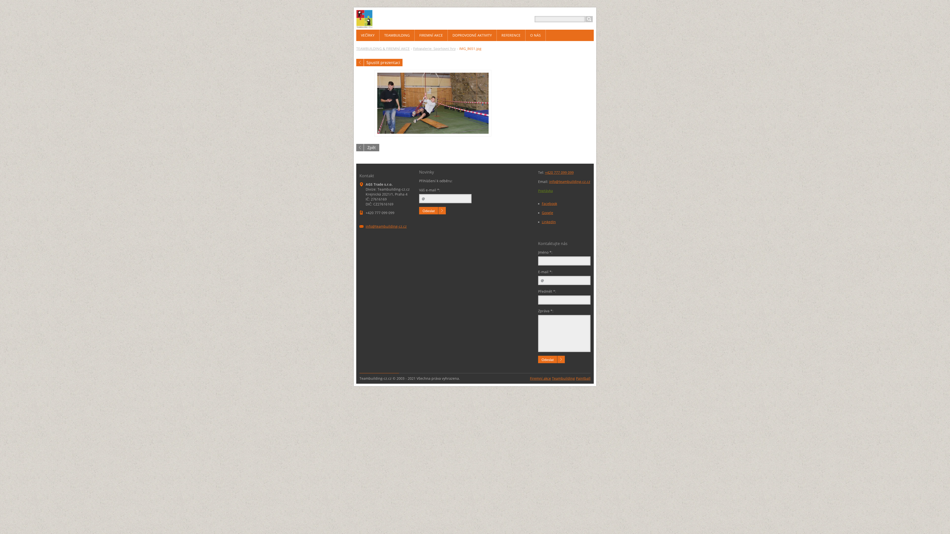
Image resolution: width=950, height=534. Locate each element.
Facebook (549, 203)
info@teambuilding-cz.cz (569, 181)
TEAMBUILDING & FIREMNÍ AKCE (383, 48)
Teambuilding (563, 378)
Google (547, 212)
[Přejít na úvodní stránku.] (364, 25)
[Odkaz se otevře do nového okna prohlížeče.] (433, 103)
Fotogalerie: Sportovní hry (434, 48)
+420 (559, 172)
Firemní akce (540, 378)
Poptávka (545, 190)
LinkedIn (549, 222)
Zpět (371, 147)
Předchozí (360, 62)
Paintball (583, 378)
